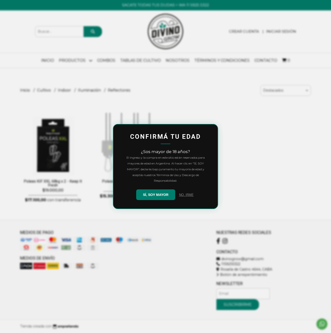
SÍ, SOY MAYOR (155, 195)
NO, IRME (186, 195)
